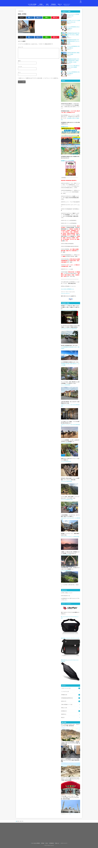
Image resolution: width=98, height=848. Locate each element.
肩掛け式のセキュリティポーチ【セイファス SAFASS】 (69, 660)
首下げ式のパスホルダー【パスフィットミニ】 (70, 638)
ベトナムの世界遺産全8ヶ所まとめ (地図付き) (73, 27)
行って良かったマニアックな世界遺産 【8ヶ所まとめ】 (73, 21)
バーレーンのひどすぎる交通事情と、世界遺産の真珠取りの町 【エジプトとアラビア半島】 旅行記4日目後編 (70, 743)
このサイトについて (65, 688)
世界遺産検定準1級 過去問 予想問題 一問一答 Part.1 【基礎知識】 (73, 35)
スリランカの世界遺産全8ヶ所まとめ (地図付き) (73, 47)
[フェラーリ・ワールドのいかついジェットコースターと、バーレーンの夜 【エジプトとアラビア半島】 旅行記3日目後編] (70, 794)
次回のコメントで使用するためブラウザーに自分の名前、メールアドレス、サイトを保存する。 (39, 78)
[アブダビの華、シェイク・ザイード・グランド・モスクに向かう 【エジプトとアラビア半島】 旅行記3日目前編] (70, 813)
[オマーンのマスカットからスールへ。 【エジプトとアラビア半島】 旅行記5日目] (70, 740)
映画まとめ (64, 707)
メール (20, 66)
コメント (20, 47)
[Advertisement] (38, 99)
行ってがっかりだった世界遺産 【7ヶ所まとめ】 (73, 15)
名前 (19, 60)
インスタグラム (65, 691)
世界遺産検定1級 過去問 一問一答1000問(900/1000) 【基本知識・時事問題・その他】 (73, 61)
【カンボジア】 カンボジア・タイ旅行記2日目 (70, 536)
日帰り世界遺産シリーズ (66, 704)
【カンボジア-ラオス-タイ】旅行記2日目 (69, 328)
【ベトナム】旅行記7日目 (66, 461)
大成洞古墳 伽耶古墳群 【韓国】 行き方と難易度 (73, 53)
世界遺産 (64, 694)
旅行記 (63, 701)
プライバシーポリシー (65, 293)
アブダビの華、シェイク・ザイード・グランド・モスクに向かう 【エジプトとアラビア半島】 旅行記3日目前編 (70, 797)
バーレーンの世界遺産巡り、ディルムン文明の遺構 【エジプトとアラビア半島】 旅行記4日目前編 (70, 760)
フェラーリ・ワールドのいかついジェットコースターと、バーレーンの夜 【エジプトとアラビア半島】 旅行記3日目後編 (70, 779)
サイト (19, 72)
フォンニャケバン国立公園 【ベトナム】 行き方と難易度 (73, 66)
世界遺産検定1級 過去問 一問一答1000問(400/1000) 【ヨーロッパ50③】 (73, 41)
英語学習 (63, 714)
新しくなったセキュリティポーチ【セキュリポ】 (69, 617)
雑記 (62, 717)
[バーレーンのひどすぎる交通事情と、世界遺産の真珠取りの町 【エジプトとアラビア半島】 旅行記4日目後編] (70, 757)
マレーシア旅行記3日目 (65, 384)
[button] (26, 26)
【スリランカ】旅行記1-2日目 (67, 499)
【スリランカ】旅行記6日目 (66, 481)
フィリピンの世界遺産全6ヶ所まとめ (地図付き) (73, 72)
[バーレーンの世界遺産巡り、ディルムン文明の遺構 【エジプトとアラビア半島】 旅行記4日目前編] (70, 775)
